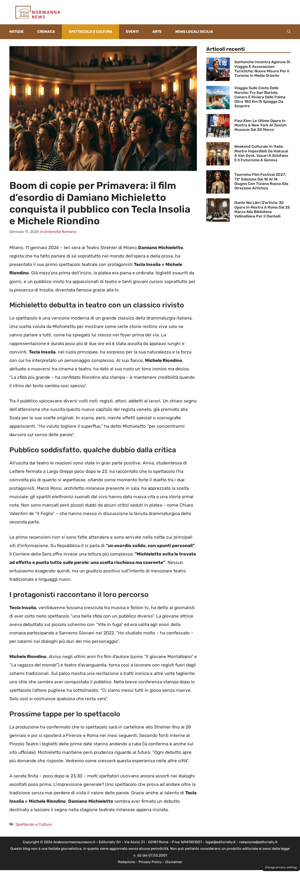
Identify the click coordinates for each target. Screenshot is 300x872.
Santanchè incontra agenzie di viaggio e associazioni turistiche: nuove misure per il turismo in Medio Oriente (262, 69)
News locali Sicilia (194, 31)
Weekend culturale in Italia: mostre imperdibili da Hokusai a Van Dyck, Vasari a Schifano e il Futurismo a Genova (261, 153)
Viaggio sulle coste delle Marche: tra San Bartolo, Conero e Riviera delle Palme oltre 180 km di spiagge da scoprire (259, 97)
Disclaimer (173, 862)
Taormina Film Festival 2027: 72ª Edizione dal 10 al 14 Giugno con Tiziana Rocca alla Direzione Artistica (261, 181)
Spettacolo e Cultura (90, 31)
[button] (288, 31)
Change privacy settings (281, 867)
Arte (157, 31)
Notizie (16, 31)
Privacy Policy (150, 862)
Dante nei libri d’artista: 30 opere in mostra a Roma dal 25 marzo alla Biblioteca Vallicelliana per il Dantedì (262, 209)
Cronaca (46, 31)
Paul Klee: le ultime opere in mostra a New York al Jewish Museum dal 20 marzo (260, 125)
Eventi (132, 31)
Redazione (126, 862)
